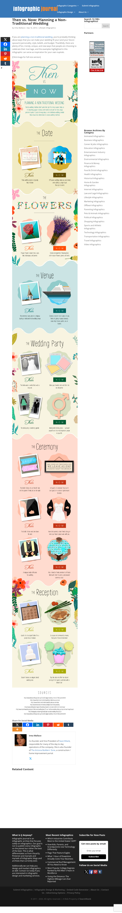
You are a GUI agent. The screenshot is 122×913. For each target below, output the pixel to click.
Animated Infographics (94, 136)
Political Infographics (93, 217)
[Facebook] (27, 725)
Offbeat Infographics (93, 205)
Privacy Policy (73, 893)
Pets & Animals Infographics (96, 213)
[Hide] (2, 68)
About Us (82, 12)
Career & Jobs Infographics (96, 144)
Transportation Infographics (96, 236)
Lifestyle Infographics (47, 28)
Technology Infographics (95, 232)
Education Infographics (94, 148)
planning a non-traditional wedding (37, 37)
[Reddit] (58, 725)
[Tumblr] (68, 725)
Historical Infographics (94, 178)
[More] (17, 729)
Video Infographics (92, 244)
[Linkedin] (38, 725)
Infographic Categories (66, 6)
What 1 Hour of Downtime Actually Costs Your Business (60, 857)
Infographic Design (65, 12)
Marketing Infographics (94, 201)
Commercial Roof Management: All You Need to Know (61, 863)
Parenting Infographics (94, 209)
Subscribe (94, 857)
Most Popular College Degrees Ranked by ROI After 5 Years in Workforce (61, 870)
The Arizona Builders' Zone (43, 750)
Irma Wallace (20, 28)
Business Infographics (94, 140)
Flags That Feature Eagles (58, 852)
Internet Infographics (93, 189)
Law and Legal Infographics (96, 193)
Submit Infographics (90, 6)
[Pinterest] (48, 725)
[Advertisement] (45, 794)
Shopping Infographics (94, 221)
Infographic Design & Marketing (50, 889)
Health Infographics (93, 174)
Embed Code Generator (78, 889)
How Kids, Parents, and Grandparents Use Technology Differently (61, 847)
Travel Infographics (92, 240)
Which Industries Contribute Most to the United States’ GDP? (61, 839)
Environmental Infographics (96, 159)
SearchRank (64, 741)
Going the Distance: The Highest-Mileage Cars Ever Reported (59, 879)
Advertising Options (55, 893)
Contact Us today (27, 870)
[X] (17, 725)
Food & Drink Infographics (96, 170)
